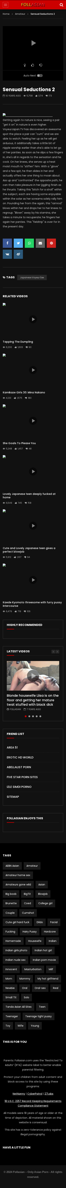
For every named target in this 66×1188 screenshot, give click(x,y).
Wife (20, 1026)
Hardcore (50, 931)
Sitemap (13, 797)
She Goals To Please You (19, 443)
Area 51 (12, 747)
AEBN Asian (12, 866)
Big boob (11, 894)
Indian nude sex (15, 960)
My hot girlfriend (48, 978)
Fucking (10, 931)
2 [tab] (29, 716)
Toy (8, 1026)
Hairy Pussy (30, 931)
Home (6, 13)
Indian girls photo (16, 950)
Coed (27, 903)
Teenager (12, 1016)
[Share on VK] (7, 254)
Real (55, 988)
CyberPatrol (34, 1094)
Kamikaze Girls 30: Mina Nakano (24, 392)
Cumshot (28, 913)
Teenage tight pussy (38, 1016)
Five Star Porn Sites (22, 777)
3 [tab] (33, 716)
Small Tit (11, 997)
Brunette (11, 903)
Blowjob (43, 894)
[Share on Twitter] (18, 243)
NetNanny (19, 1094)
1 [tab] (26, 716)
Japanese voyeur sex (32, 277)
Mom (9, 978)
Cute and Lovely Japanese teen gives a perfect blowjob (29, 549)
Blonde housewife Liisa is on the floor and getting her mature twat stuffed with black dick (33, 700)
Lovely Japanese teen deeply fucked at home (29, 495)
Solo (26, 997)
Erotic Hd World (20, 757)
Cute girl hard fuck (17, 922)
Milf (51, 969)
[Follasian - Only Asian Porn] (32, 5)
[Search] (61, 4)
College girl (45, 903)
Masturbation (32, 969)
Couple (10, 913)
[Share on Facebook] (7, 243)
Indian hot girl (43, 950)
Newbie (10, 988)
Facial (54, 922)
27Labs (49, 1094)
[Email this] (40, 243)
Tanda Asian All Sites (19, 1007)
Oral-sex (40, 988)
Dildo (40, 922)
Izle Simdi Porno (19, 787)
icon (33, 319)
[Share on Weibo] (18, 254)
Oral (24, 988)
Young (35, 1026)
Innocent (11, 969)
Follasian (15, 709)
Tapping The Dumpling (18, 342)
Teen (42, 1007)
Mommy (24, 978)
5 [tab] (40, 716)
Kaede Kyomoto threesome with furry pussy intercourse (32, 604)
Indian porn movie (44, 960)
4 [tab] (37, 716)
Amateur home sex (18, 875)
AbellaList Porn (19, 767)
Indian (52, 941)
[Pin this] (51, 243)
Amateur (20, 13)
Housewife (34, 941)
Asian (41, 884)
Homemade (13, 941)
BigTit (27, 894)
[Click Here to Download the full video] (28, 115)
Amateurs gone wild (18, 884)
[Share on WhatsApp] (29, 243)
